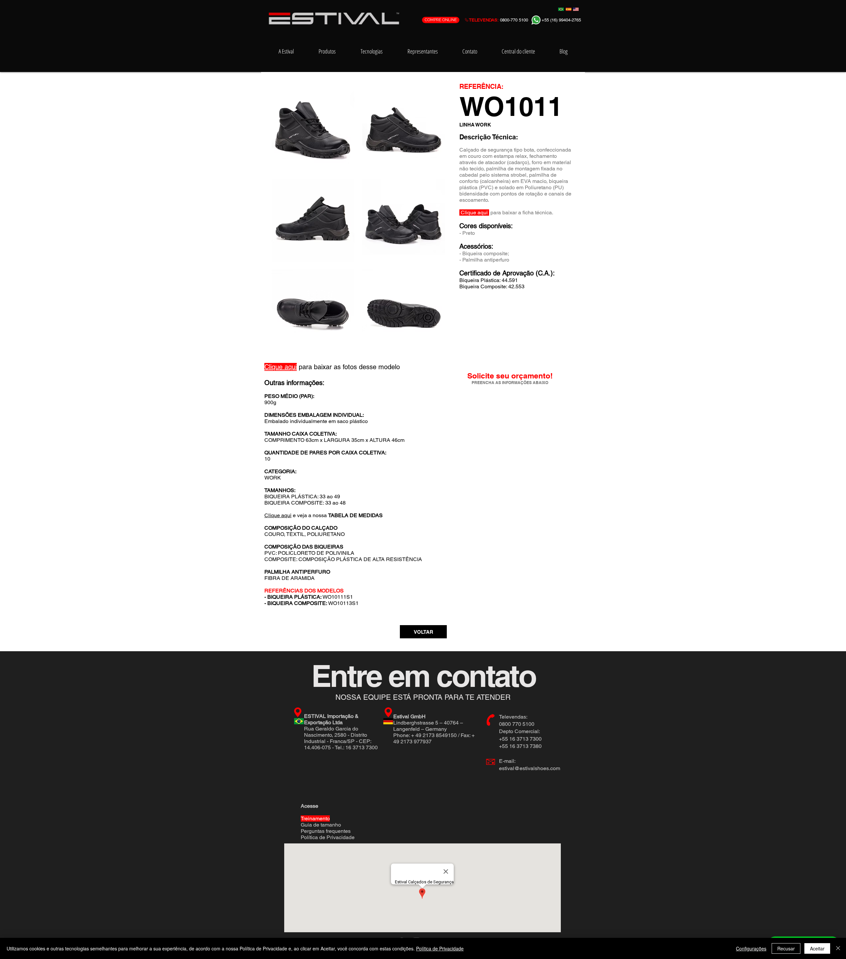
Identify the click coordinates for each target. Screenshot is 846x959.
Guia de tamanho (321, 825)
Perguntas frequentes (326, 831)
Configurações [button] (751, 948)
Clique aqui (277, 515)
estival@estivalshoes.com (529, 768)
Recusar (786, 948)
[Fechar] (838, 948)
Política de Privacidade (328, 837)
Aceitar (817, 948)
